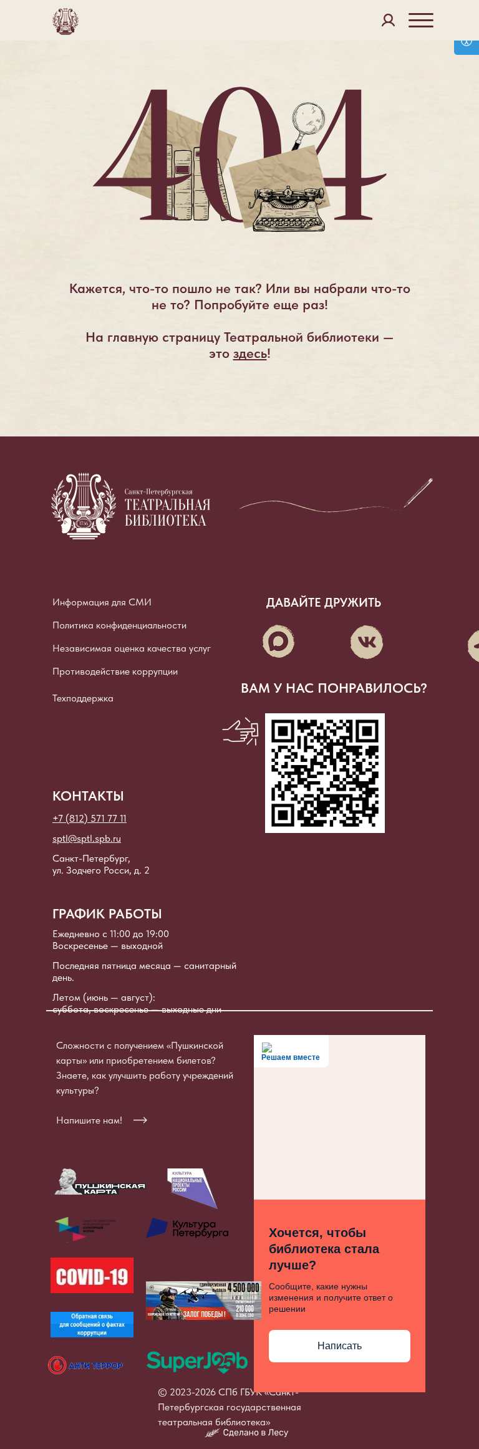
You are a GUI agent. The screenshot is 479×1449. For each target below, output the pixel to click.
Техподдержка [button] (83, 698)
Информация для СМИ (102, 602)
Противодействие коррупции (115, 671)
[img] (192, 1189)
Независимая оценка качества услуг (131, 648)
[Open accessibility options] (466, 41)
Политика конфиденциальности (119, 625)
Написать (339, 1346)
